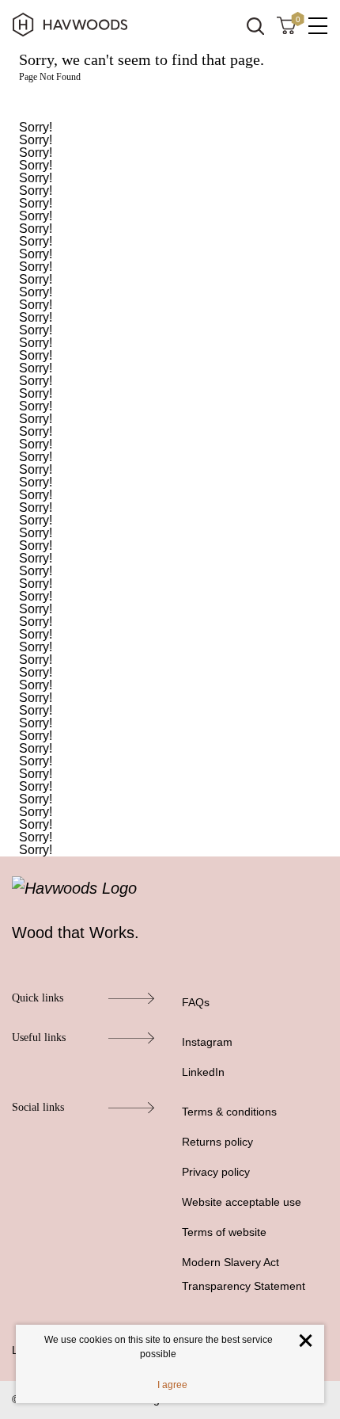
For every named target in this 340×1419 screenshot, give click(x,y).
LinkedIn (203, 1072)
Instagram (207, 1042)
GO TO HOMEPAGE (170, 102)
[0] (286, 24)
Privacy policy (216, 1171)
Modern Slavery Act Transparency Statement (243, 1274)
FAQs (196, 1002)
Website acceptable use (241, 1202)
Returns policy (217, 1141)
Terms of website (224, 1232)
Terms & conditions (229, 1111)
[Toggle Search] (255, 26)
